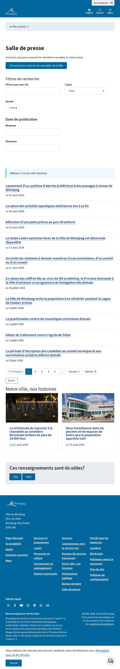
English (89, 12)
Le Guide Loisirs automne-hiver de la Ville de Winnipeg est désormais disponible (55, 240)
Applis (9, 549)
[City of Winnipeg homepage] (16, 506)
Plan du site (97, 569)
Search (99, 12)
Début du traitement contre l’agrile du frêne (38, 335)
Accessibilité (13, 543)
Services (67, 538)
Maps (9, 560)
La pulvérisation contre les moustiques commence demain (48, 319)
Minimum (11, 125)
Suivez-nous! (13, 599)
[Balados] (34, 605)
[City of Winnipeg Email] (47, 605)
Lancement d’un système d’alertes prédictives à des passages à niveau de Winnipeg (59, 187)
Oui (15, 476)
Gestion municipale (45, 573)
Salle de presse (71, 589)
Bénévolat (96, 553)
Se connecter (101, 2)
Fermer (14, 663)
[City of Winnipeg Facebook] (15, 605)
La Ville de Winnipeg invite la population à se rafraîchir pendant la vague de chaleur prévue (58, 300)
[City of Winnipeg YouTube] (21, 605)
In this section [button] (18, 26)
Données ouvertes (17, 555)
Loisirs (37, 548)
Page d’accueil (14, 538)
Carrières (95, 548)
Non (28, 476)
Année (9, 101)
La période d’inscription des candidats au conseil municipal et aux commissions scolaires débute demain (53, 353)
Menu (110, 12)
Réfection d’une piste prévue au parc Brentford (40, 222)
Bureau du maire (71, 583)
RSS (12, 380)
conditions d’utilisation (101, 624)
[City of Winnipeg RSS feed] (41, 605)
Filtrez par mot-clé (17, 84)
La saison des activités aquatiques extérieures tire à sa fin (47, 206)
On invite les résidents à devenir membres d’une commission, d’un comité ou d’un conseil (59, 260)
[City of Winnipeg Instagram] (28, 605)
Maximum (11, 141)
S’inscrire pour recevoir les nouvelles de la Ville (36, 65)
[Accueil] (11, 11)
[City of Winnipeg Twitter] (8, 605)
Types (68, 84)
